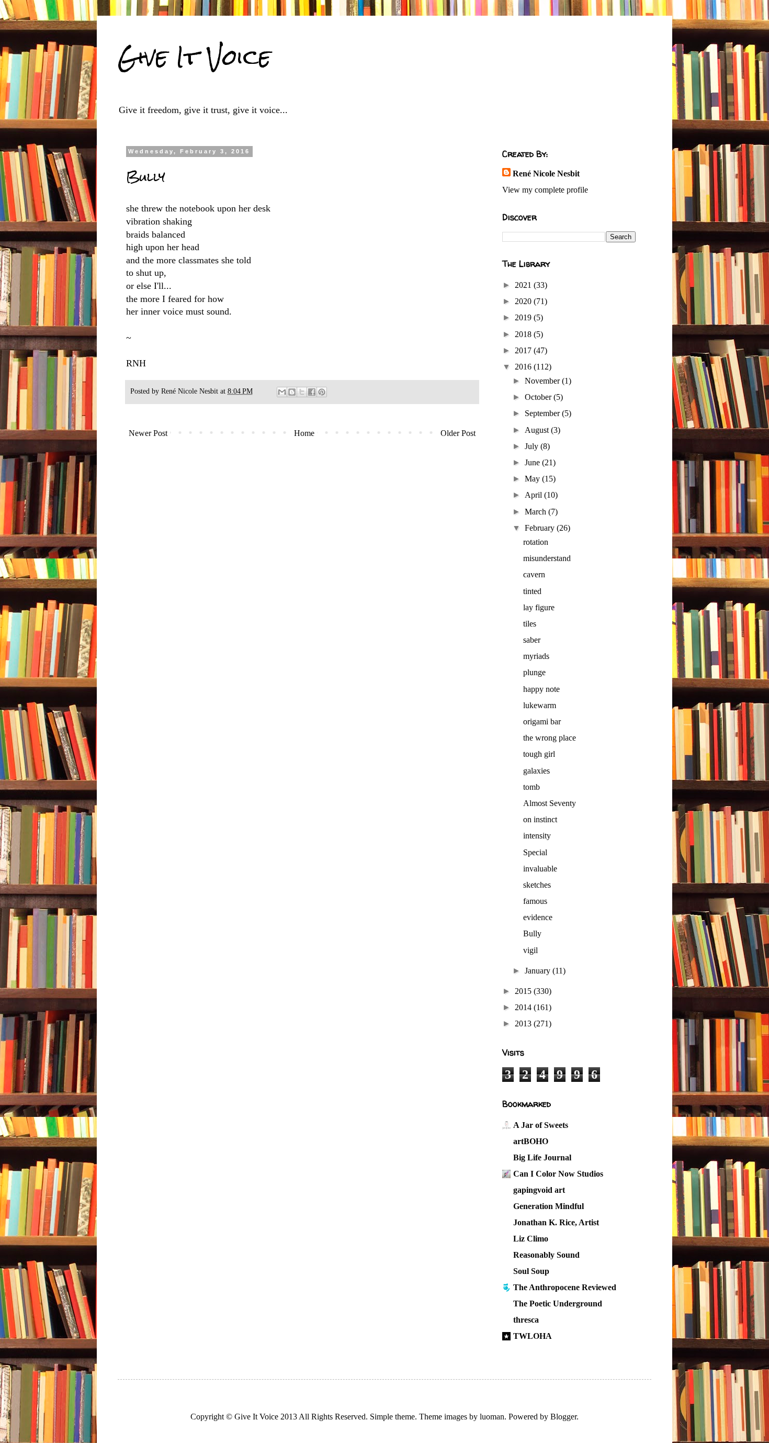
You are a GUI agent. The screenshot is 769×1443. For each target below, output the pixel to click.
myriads (536, 656)
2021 (524, 285)
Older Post (458, 433)
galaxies (536, 770)
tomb (531, 786)
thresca (526, 1319)
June (533, 462)
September (543, 413)
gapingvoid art (539, 1189)
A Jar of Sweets (540, 1125)
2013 (524, 1023)
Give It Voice (194, 57)
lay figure (539, 607)
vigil (530, 950)
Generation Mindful (548, 1206)
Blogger (563, 1416)
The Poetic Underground (557, 1303)
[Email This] (282, 392)
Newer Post (148, 433)
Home (304, 433)
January (538, 970)
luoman (492, 1416)
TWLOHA (532, 1336)
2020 (524, 301)
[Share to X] (302, 392)
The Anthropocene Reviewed (564, 1287)
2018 (524, 334)
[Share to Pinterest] (321, 392)
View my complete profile (545, 189)
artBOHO (530, 1141)
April (534, 494)
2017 (524, 350)
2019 (524, 317)
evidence (537, 917)
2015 (524, 991)
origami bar (542, 721)
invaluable (540, 868)
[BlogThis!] (292, 392)
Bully (532, 933)
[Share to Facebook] (312, 392)
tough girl (539, 754)
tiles (529, 623)
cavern (534, 574)
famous (535, 901)
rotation (535, 542)
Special (535, 852)
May (533, 478)
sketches (537, 884)
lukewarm (539, 705)
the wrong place (549, 737)
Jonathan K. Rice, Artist (556, 1222)
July (532, 446)
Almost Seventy (549, 803)
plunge (534, 672)
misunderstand (547, 558)
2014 (524, 1007)
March (536, 511)
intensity (537, 835)
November (543, 380)
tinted (532, 591)
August (538, 430)
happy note (541, 689)
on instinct (540, 819)
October (539, 397)
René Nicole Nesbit (546, 173)
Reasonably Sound (546, 1254)
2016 (524, 366)
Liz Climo (530, 1238)
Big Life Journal (542, 1157)
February (541, 527)
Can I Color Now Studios (558, 1173)
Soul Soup (531, 1271)
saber (531, 639)
